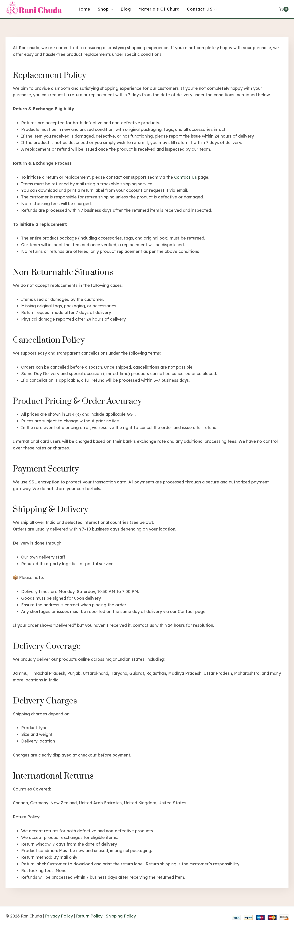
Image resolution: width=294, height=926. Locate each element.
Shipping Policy (121, 916)
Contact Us (185, 177)
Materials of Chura (159, 9)
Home (83, 9)
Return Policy (89, 916)
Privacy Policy (59, 916)
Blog (126, 9)
